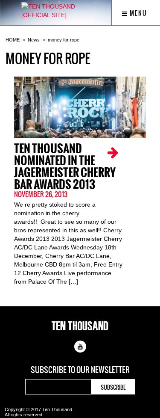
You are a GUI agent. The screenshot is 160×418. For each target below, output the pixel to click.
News (34, 39)
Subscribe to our (80, 370)
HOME (13, 39)
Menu (137, 13)
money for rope (63, 39)
